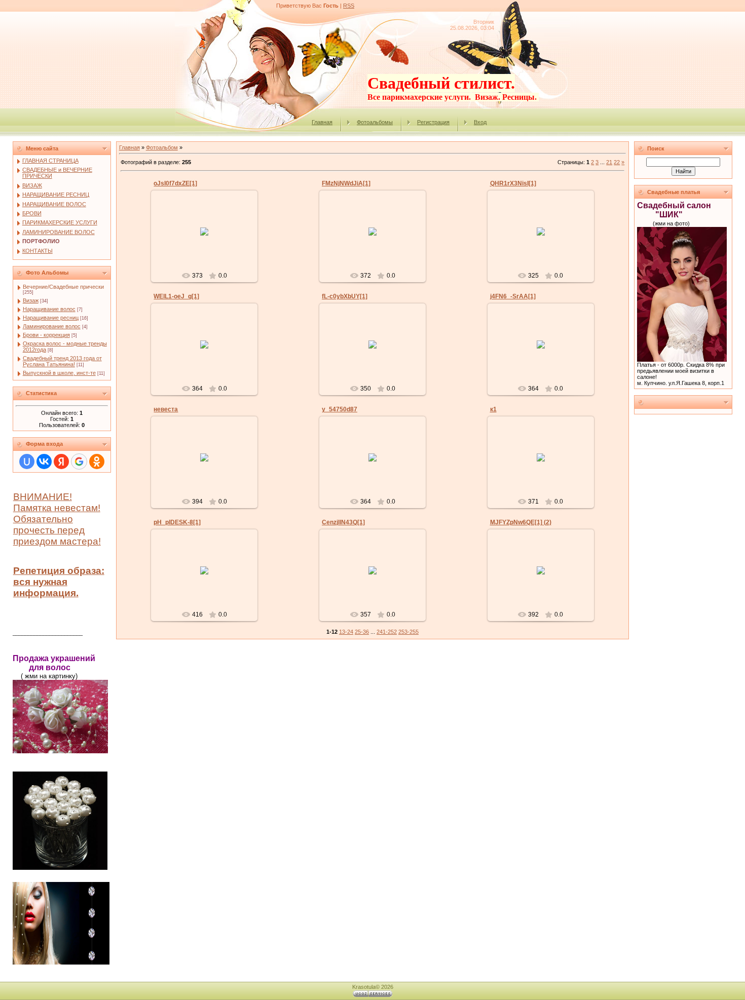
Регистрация (433, 122)
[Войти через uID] (26, 461)
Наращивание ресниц (51, 318)
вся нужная (40, 581)
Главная (322, 122)
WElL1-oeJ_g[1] (176, 296)
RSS (348, 6)
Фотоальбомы (375, 122)
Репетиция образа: (58, 570)
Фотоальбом (162, 147)
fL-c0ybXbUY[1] (344, 296)
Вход (480, 122)
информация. (46, 593)
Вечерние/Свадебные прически (63, 287)
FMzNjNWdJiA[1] (346, 183)
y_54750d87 (339, 409)
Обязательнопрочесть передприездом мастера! (57, 530)
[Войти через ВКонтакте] (44, 461)
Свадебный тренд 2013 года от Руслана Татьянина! (62, 361)
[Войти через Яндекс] (61, 461)
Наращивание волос (49, 309)
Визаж (31, 300)
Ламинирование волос (52, 326)
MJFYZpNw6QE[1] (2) (520, 522)
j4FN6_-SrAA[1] (513, 296)
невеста (166, 409)
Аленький (208, 239)
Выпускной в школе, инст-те (59, 373)
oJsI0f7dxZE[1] (175, 183)
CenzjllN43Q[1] (343, 522)
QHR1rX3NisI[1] (513, 183)
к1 (493, 409)
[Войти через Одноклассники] (96, 461)
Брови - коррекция (46, 335)
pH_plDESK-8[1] (177, 522)
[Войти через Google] (79, 461)
